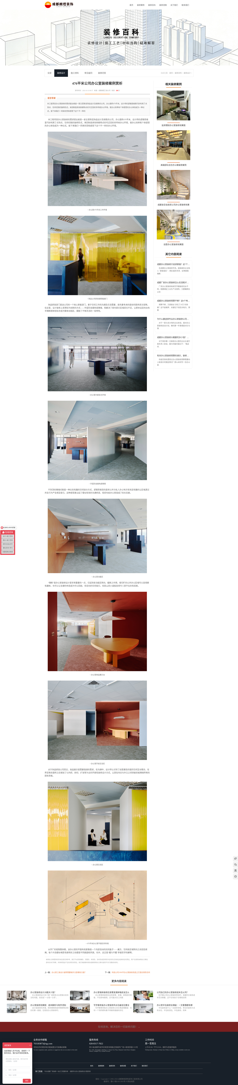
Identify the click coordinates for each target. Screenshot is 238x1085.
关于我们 (174, 5)
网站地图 (130, 1081)
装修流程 (163, 5)
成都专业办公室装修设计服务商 (80, 1071)
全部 (49, 73)
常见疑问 (88, 73)
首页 (131, 5)
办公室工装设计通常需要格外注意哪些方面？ (69, 972)
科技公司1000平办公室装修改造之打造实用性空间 (131, 972)
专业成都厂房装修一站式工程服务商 (56, 1071)
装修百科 (152, 5)
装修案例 (140, 5)
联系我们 (185, 5)
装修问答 (102, 73)
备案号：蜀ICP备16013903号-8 (115, 1081)
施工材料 (75, 73)
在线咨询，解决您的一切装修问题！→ (119, 1026)
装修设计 (187, 73)
